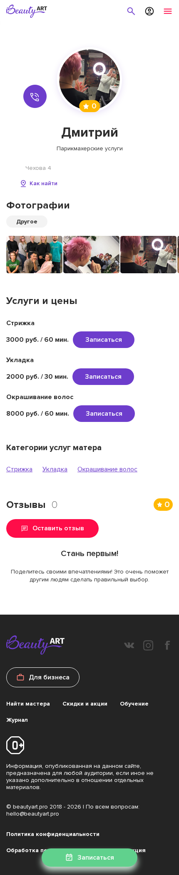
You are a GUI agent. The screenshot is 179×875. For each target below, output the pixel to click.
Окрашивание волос (107, 469)
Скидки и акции (84, 703)
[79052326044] (35, 96)
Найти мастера (28, 703)
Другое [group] (26, 221)
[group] (34, 254)
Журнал (17, 719)
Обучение (134, 703)
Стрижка (19, 469)
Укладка (54, 469)
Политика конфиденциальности (52, 834)
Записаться (103, 340)
